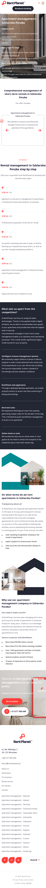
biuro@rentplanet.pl (11, 763)
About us (5, 769)
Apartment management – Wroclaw (16, 804)
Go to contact (12, 701)
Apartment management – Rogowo (16, 830)
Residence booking (23, 8)
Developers (6, 773)
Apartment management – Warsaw (16, 796)
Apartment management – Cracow (15, 838)
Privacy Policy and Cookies (23, 880)
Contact (5, 790)
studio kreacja (20, 883)
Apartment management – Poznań (15, 826)
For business (7, 777)
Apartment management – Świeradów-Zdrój (19, 813)
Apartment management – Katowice (16, 834)
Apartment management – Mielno (15, 847)
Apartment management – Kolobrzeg (16, 851)
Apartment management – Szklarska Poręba (19, 809)
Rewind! (33, 860)
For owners (6, 786)
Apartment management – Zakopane (16, 821)
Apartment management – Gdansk (15, 800)
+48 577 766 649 (9, 758)
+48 (18, 711)
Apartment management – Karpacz (16, 843)
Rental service (7, 781)
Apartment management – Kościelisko (17, 817)
